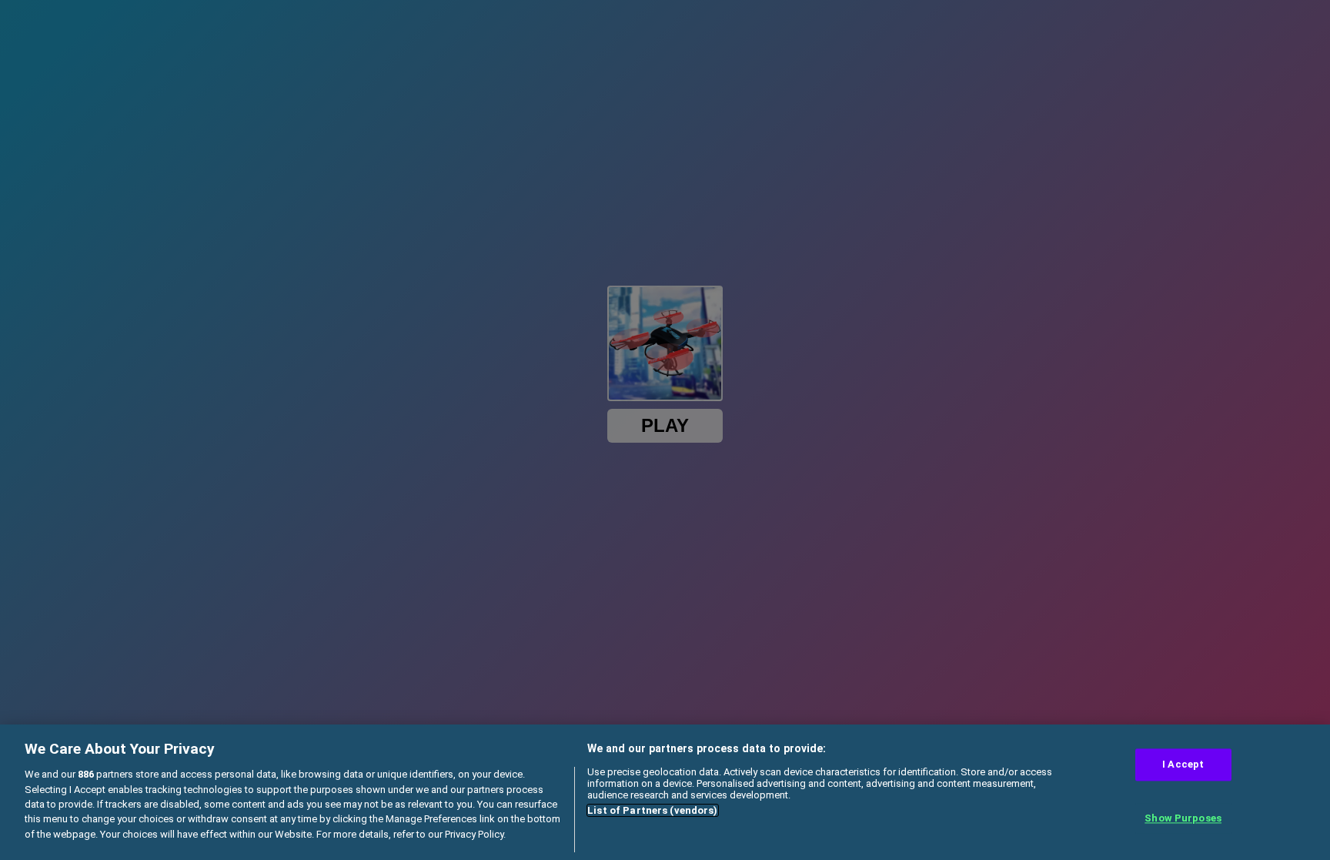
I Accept (1183, 765)
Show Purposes (1183, 818)
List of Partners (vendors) (652, 810)
